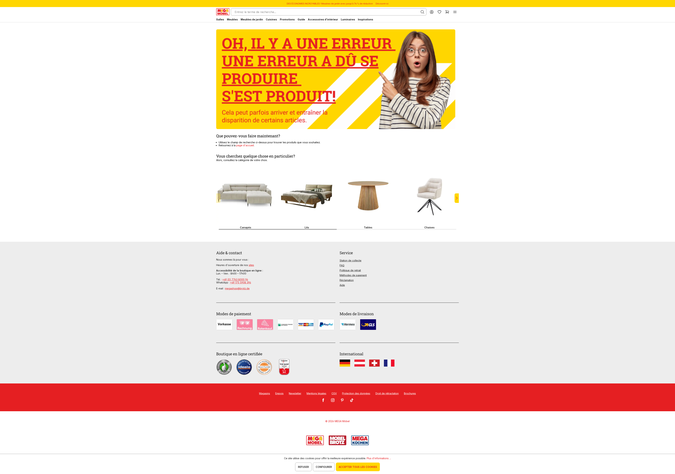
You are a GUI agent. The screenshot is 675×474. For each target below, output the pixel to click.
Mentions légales (316, 393)
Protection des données (356, 393)
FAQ (342, 265)
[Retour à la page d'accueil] (222, 11)
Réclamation (347, 280)
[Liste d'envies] (439, 11)
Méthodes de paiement (353, 275)
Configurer (324, 466)
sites (251, 265)
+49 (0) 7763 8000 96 (235, 279)
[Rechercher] (422, 12)
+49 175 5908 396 (240, 282)
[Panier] (447, 11)
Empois (279, 393)
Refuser (303, 466)
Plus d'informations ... (379, 458)
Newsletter (295, 393)
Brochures (410, 393)
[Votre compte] (432, 11)
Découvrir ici (382, 3)
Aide (342, 285)
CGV (334, 393)
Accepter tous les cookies (358, 466)
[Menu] (455, 11)
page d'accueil (245, 145)
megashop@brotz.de (237, 288)
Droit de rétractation (387, 393)
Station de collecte (350, 260)
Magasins (264, 393)
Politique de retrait (350, 270)
